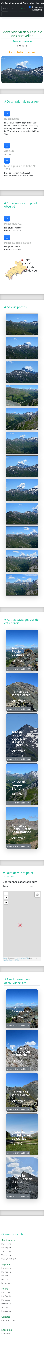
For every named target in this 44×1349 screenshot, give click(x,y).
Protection (6, 1311)
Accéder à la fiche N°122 (18, 1153)
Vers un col (6, 1255)
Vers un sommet (8, 1259)
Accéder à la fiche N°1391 (18, 802)
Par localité (6, 1244)
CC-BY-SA (16, 960)
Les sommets (7, 1283)
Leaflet (5, 958)
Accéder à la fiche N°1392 (18, 846)
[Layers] (37, 894)
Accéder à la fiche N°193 (18, 1196)
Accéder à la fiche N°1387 (18, 669)
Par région (6, 1247)
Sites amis (5, 1333)
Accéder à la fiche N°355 (18, 1109)
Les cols (4, 1279)
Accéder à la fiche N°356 (18, 1025)
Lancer (23, 8)
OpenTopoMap (7, 960)
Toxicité (4, 1307)
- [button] (6, 897)
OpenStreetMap (20, 958)
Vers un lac (6, 1251)
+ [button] (6, 893)
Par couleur (6, 1292)
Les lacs (4, 1275)
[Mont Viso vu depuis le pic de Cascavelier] (22, 324)
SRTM (27, 958)
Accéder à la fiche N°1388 (18, 709)
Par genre (5, 1300)
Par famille (6, 1296)
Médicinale (6, 1303)
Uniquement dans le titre (37, 8)
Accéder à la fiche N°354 (18, 1069)
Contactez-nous (8, 1320)
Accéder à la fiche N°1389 (18, 759)
